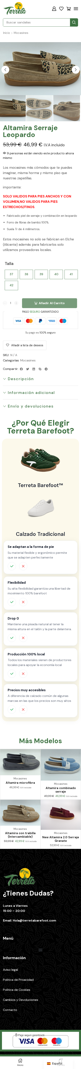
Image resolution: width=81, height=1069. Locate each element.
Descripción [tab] (21, 378)
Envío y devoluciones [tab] (31, 406)
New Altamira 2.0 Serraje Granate (60, 839)
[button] (54, 8)
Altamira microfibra (20, 783)
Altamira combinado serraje (61, 790)
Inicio (6, 33)
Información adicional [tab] (31, 392)
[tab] (40, 379)
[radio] (11, 274)
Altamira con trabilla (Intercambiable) (20, 835)
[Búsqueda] (74, 22)
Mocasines (21, 33)
